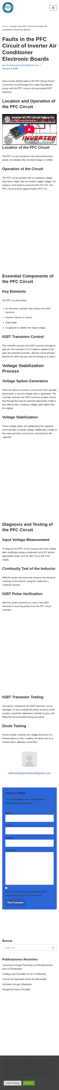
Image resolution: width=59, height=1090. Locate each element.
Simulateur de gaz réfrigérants (17, 984)
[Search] (53, 948)
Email (8, 825)
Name (9, 812)
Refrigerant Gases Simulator (16, 989)
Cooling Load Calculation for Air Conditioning (24, 974)
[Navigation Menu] (53, 7)
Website (9, 837)
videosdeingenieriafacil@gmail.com (22, 65)
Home (5, 26)
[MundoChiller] (8, 7)
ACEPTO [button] (29, 1083)
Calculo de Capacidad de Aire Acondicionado (24, 979)
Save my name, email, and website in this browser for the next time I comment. (25, 893)
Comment (11, 850)
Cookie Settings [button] (13, 1083)
